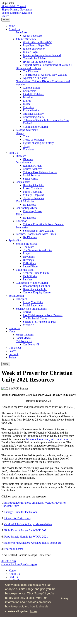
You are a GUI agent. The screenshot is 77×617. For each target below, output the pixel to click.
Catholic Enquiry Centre (36, 292)
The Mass (28, 246)
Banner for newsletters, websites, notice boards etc (32, 542)
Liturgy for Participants (17, 518)
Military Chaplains (33, 194)
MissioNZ (28, 324)
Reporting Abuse (32, 211)
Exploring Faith (24, 269)
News (12, 331)
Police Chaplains (32, 191)
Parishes (27, 279)
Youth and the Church (35, 126)
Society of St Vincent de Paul (39, 321)
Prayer (26, 253)
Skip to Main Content (13, 6)
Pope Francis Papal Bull (36, 45)
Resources (14, 328)
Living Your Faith (33, 302)
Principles (21, 298)
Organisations (23, 162)
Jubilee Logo (30, 51)
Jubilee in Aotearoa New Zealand (42, 55)
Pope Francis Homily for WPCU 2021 (26, 536)
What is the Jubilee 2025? (37, 42)
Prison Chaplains (32, 188)
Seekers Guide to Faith (36, 272)
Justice (26, 103)
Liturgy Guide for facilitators (20, 512)
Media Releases (24, 334)
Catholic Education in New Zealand (43, 224)
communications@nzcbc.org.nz (19, 564)
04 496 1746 (8, 561)
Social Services (31, 175)
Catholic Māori (31, 87)
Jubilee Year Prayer (34, 48)
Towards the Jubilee (34, 58)
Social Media (23, 337)
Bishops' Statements (27, 129)
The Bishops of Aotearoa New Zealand (45, 74)
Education (28, 107)
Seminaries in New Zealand (38, 230)
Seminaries (22, 227)
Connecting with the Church (32, 282)
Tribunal (20, 214)
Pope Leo (21, 32)
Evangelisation (31, 110)
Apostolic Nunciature (35, 77)
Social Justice (30, 178)
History (20, 133)
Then (26, 136)
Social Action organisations (31, 308)
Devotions (29, 256)
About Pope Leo (32, 35)
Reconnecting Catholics (36, 285)
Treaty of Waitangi (33, 139)
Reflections (29, 263)
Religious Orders (32, 165)
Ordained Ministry (33, 113)
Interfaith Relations (33, 94)
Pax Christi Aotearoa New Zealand (42, 315)
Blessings (28, 259)
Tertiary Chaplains (33, 198)
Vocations (28, 149)
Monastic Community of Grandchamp (47, 439)
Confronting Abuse (34, 116)
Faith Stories (30, 276)
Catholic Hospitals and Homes (40, 172)
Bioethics (28, 97)
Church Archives (32, 168)
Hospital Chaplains (33, 185)
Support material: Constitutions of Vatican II (48, 64)
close (5, 364)
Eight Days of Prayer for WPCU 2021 (26, 530)
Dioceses (21, 155)
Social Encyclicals (33, 305)
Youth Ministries (25, 201)
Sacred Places (30, 266)
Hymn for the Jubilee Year (37, 61)
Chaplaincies (23, 181)
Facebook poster (13, 548)
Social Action (16, 295)
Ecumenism (29, 90)
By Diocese (29, 204)
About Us (14, 29)
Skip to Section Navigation (16, 12)
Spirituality (15, 240)
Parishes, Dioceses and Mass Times (36, 233)
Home (12, 570)
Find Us (13, 152)
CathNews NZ (24, 341)
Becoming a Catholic (35, 289)
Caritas (27, 311)
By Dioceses (30, 237)
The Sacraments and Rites (37, 250)
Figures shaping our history (38, 142)
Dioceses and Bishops (28, 68)
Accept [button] (65, 598)
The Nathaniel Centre (35, 318)
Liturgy (27, 100)
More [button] (33, 611)
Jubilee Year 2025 (26, 38)
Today (26, 146)
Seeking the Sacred (26, 243)
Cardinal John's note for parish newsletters (28, 524)
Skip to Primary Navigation (16, 9)
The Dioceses (30, 71)
